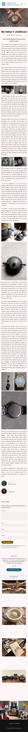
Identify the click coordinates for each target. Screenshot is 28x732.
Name (3, 523)
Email (2, 529)
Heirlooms (18, 35)
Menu (25, 4)
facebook (13, 566)
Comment (3, 510)
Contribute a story (14, 569)
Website (3, 535)
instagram (15, 566)
